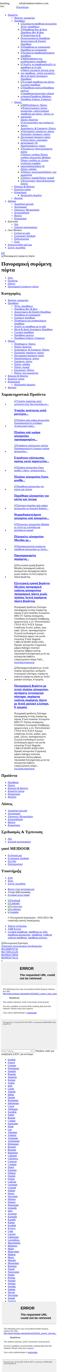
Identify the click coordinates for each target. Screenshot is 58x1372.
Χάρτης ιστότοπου (17, 926)
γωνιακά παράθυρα (17, 931)
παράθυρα (37, 934)
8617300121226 (9, 951)
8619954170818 (9, 954)
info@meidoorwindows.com (33, 3)
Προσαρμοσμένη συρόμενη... (25, 557)
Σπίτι (10, 277)
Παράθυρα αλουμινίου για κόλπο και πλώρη (31, 497)
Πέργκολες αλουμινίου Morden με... (29, 538)
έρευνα (17, 662)
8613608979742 (9, 949)
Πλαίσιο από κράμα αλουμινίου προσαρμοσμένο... (27, 436)
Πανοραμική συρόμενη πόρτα (23, 286)
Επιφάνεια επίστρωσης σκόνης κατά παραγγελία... (31, 459)
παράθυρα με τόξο (38, 931)
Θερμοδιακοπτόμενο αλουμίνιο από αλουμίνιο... (31, 516)
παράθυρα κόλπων (37, 937)
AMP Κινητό (14, 929)
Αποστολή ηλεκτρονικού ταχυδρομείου (21, 946)
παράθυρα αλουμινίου (19, 934)
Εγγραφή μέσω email (18, 895)
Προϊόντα (13, 280)
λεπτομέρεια (27, 662)
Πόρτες (11, 283)
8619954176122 (9, 957)
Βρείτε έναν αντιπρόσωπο (21, 889)
